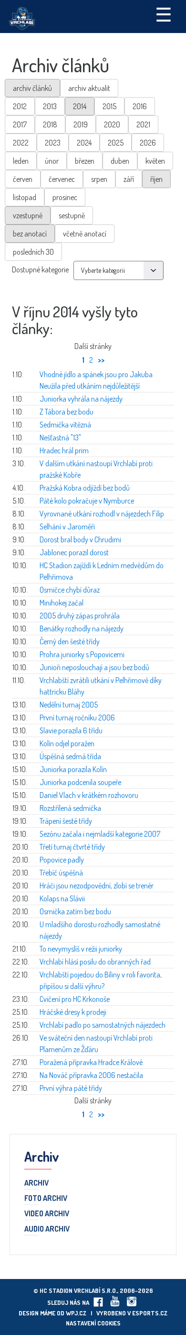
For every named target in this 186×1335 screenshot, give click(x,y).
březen (84, 161)
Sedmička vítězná (65, 424)
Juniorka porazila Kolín (73, 769)
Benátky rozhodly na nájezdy (82, 628)
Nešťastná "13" (60, 437)
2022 (21, 142)
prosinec (64, 197)
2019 (80, 124)
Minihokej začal (61, 602)
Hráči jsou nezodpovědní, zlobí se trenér (97, 885)
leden (21, 161)
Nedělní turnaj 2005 (69, 704)
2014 (79, 106)
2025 (116, 142)
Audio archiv (47, 1229)
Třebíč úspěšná (61, 872)
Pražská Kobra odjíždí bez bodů (85, 488)
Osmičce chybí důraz (70, 590)
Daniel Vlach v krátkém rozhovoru (89, 795)
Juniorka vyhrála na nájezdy (81, 399)
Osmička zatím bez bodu (75, 911)
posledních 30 (33, 252)
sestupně (72, 215)
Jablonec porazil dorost (74, 552)
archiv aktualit (89, 88)
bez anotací (30, 233)
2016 (140, 106)
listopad (24, 197)
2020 (112, 124)
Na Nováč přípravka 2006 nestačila (91, 1075)
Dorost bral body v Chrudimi (80, 539)
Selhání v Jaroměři (67, 526)
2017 (20, 124)
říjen (156, 179)
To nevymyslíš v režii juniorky (81, 949)
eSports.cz (149, 1313)
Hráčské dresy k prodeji (73, 1012)
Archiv (36, 1183)
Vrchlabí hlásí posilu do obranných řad (95, 961)
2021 (143, 124)
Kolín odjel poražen (67, 743)
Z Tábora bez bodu (66, 411)
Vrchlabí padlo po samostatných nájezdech (102, 1025)
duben (120, 161)
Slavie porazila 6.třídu (71, 730)
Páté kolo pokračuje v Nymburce (87, 500)
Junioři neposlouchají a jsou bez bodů (94, 667)
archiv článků (32, 88)
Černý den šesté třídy (70, 641)
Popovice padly (62, 859)
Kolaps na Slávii (62, 898)
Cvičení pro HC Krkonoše (75, 999)
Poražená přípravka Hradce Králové (91, 1062)
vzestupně (27, 215)
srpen (99, 179)
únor (52, 161)
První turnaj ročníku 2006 (77, 717)
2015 (109, 106)
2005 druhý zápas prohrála (80, 615)
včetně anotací (84, 233)
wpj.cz (76, 1313)
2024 (84, 142)
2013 (50, 106)
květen (155, 161)
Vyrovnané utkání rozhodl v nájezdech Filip (102, 513)
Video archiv (46, 1214)
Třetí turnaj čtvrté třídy (72, 847)
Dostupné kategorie (40, 269)
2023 (53, 142)
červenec (62, 179)
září (129, 179)
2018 (50, 124)
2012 (20, 106)
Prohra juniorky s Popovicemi (82, 654)
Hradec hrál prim (64, 450)
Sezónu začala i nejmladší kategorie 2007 (100, 834)
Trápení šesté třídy (66, 821)
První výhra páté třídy (71, 1088)
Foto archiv (45, 1198)
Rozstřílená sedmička (70, 808)
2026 (148, 142)
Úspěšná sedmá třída (70, 756)
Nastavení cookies (93, 1323)
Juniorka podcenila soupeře (80, 782)
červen (22, 179)
